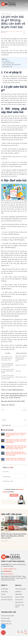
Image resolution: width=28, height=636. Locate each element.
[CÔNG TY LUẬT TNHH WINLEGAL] (8, 4)
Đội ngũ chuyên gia (6, 597)
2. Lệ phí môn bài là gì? (8, 62)
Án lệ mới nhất (5, 618)
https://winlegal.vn (8, 574)
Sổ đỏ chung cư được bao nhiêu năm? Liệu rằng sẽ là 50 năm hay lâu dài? (14, 536)
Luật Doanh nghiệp (20, 589)
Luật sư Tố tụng (19, 597)
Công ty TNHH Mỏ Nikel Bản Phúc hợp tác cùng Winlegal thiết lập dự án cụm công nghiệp (16, 453)
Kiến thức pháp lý (6, 621)
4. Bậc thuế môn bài (7, 66)
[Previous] (1, 529)
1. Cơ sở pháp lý (6, 61)
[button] (26, 4)
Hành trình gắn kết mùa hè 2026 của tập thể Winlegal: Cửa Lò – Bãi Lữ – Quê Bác (16, 435)
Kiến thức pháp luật (6, 14)
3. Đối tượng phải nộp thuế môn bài (11, 64)
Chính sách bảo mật (6, 599)
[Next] (26, 529)
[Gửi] (25, 419)
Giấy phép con (19, 602)
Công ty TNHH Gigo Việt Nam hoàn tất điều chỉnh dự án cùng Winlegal (16, 459)
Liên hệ (3, 594)
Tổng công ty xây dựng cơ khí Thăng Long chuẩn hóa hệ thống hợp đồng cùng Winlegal (16, 441)
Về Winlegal (4, 589)
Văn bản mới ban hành (7, 615)
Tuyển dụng (4, 591)
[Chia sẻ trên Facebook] (24, 31)
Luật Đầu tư (18, 591)
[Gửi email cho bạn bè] (24, 33)
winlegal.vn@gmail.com (10, 568)
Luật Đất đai (18, 594)
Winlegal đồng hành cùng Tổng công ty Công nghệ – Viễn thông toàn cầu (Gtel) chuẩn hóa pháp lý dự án (16, 447)
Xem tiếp (3, 540)
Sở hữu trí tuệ (19, 599)
